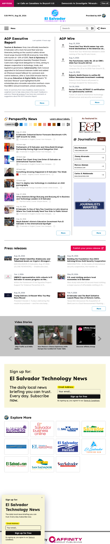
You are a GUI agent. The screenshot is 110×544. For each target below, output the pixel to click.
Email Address (65, 387)
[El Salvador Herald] (68, 447)
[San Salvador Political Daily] (42, 464)
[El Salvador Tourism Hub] (94, 447)
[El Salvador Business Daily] (16, 429)
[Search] (87, 28)
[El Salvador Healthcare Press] (42, 447)
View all (104, 3)
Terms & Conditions (91, 401)
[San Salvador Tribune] (68, 464)
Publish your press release (86, 248)
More (42, 103)
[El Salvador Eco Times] (94, 429)
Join (101, 139)
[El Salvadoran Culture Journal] (16, 464)
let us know (21, 94)
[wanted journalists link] (90, 127)
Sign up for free (79, 396)
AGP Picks (7, 3)
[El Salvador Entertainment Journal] (16, 447)
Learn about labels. (60, 119)
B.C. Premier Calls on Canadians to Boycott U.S (31, 3)
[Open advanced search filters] (92, 28)
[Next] (99, 338)
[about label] (17, 139)
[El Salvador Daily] (68, 429)
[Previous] (10, 338)
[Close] (42, 497)
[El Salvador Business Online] (42, 429)
